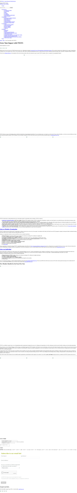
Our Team (6, 13)
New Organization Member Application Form (38, 246)
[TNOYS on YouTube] (1, 491)
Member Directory (8, 53)
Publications (6, 30)
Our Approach (6, 11)
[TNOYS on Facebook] (6, 491)
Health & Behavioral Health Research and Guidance (13, 36)
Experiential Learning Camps (9, 22)
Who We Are (4, 9)
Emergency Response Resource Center (10, 35)
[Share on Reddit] (3, 48)
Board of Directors (7, 16)
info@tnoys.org (21, 489)
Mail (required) (4, 441)
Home (3, 5)
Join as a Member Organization (8, 229)
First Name (3, 456)
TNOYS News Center (8, 37)
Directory (5, 31)
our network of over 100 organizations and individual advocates (41, 50)
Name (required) (5, 440)
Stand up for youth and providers (8, 220)
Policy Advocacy (7, 19)
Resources (4, 29)
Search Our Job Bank (7, 25)
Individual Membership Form (32, 260)
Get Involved (4, 23)
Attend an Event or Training (8, 24)
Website (3, 442)
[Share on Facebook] (0, 48)
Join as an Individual (5, 249)
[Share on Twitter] (2, 48)
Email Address (4, 460)
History (5, 12)
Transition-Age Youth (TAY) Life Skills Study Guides (13, 34)
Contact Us (6, 28)
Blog (3, 38)
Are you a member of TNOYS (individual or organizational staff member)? (10, 465)
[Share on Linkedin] (5, 48)
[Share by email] (6, 48)
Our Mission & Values (8, 10)
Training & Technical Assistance (9, 21)
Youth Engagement (7, 20)
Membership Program (7, 18)
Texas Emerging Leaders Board (9, 15)
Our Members (6, 14)
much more (5, 244)
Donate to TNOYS (7, 27)
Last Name (23, 456)
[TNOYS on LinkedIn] (3, 491)
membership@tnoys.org (55, 135)
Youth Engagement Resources (9, 32)
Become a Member (7, 26)
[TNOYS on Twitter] (4, 491)
